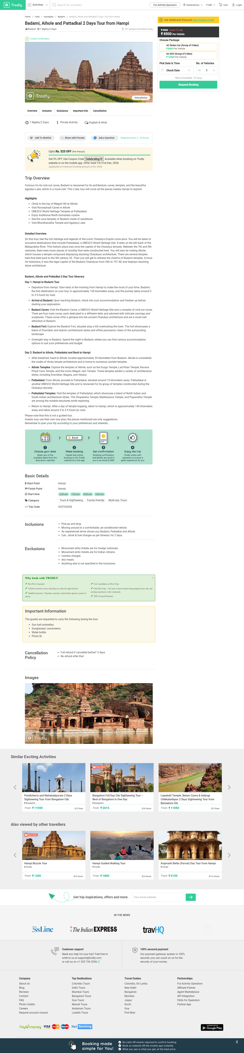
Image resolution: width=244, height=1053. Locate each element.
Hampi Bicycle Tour (35, 863)
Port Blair (129, 1012)
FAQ (21, 1000)
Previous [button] (44, 713)
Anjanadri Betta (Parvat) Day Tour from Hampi (188, 863)
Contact (23, 996)
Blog (21, 987)
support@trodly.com (89, 957)
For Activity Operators (165, 5)
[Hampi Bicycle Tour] (53, 845)
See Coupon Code (203, 20)
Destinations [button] (192, 5)
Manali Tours (79, 1004)
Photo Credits (27, 1004)
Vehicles (205, 63)
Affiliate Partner (186, 987)
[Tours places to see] (13, 5)
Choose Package (169, 40)
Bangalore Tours (81, 996)
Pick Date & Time (170, 63)
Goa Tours (78, 1000)
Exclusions (62, 110)
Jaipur (128, 1000)
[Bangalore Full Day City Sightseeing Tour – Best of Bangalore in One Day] (122, 777)
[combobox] (177, 70)
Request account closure (33, 1012)
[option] (89, 713)
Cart (225, 5)
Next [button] (134, 713)
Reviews (24, 991)
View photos (140, 97)
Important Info (80, 110)
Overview (32, 110)
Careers (23, 1008)
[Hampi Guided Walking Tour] (122, 845)
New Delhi (130, 987)
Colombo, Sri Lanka (135, 983)
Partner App (184, 1004)
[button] (210, 5)
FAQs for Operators (188, 1000)
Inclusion (47, 110)
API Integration (186, 996)
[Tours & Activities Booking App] (173, 1027)
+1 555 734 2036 (87, 961)
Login (239, 5)
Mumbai (129, 996)
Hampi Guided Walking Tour (108, 863)
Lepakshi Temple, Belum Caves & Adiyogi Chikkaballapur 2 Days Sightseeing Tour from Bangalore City (187, 799)
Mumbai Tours (80, 991)
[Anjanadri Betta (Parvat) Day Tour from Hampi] (190, 845)
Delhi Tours (78, 987)
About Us (24, 983)
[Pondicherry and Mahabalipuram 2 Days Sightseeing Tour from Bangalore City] (53, 777)
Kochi (127, 1004)
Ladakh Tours (80, 1012)
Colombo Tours (81, 983)
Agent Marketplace (188, 991)
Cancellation (100, 110)
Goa (126, 1008)
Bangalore (130, 991)
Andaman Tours (81, 1008)
